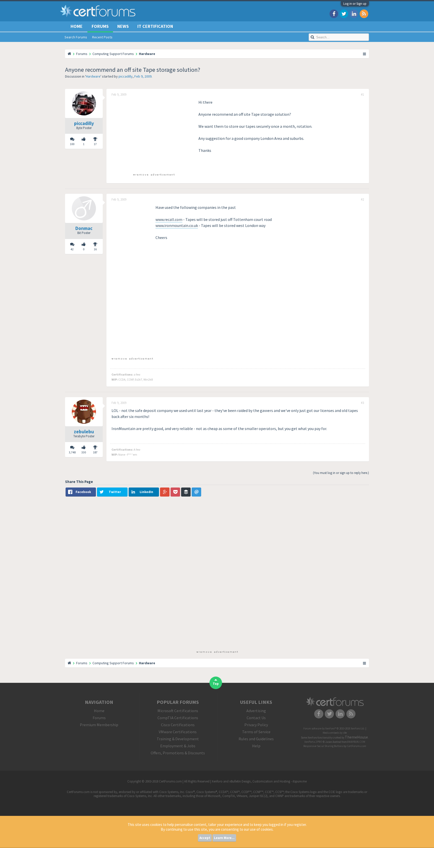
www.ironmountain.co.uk (176, 225)
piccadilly (126, 76)
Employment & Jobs (177, 745)
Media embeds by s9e (335, 733)
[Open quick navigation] (364, 53)
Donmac (83, 228)
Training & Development (178, 738)
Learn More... (224, 838)
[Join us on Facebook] (334, 13)
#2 (362, 200)
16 (95, 249)
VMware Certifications (178, 731)
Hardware (93, 76)
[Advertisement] (154, 134)
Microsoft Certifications (177, 710)
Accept (204, 838)
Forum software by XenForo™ (334, 728)
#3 (362, 403)
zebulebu (84, 431)
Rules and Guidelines (256, 738)
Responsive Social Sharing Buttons (323, 746)
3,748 (72, 452)
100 (72, 144)
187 (95, 452)
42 (72, 249)
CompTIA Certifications (177, 717)
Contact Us (256, 717)
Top (216, 684)
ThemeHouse (356, 737)
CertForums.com (356, 746)
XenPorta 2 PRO (313, 742)
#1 (362, 95)
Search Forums (76, 37)
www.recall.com (168, 219)
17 (95, 144)
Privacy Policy (256, 724)
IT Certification (155, 26)
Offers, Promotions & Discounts (178, 752)
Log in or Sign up (354, 4)
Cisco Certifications (178, 724)
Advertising (256, 710)
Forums (100, 26)
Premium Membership (99, 724)
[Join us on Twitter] (344, 13)
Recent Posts (102, 37)
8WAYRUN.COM (356, 742)
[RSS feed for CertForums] (364, 13)
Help (256, 745)
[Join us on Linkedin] (354, 13)
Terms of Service (256, 731)
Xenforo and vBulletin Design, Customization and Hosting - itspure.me (259, 781)
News (123, 26)
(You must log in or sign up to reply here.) (341, 473)
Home (77, 26)
